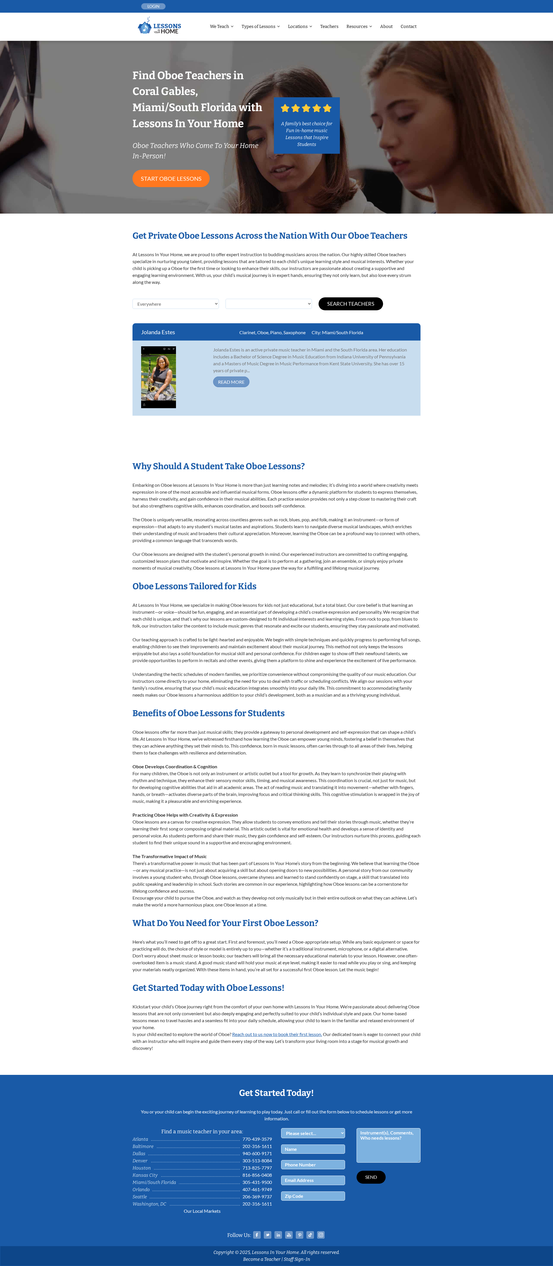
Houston (141, 1168)
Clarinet (247, 332)
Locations (298, 26)
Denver (139, 1161)
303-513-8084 (257, 1160)
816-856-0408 (257, 1175)
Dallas (138, 1153)
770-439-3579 (257, 1139)
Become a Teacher (262, 1259)
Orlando (141, 1189)
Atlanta (140, 1139)
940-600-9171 (257, 1153)
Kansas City (145, 1175)
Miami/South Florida (342, 332)
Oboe (262, 332)
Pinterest (299, 1235)
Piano (276, 332)
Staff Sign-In (297, 1259)
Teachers (329, 26)
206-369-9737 (257, 1196)
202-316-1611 (257, 1146)
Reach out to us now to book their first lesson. (277, 1034)
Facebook (257, 1235)
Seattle (139, 1197)
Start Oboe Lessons (171, 178)
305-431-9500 (257, 1182)
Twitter (267, 1235)
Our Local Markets (202, 1211)
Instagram (321, 1235)
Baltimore (143, 1146)
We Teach (219, 26)
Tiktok (310, 1235)
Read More (231, 382)
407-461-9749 (257, 1189)
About (386, 26)
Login (153, 6)
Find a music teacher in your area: (202, 1131)
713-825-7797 (257, 1167)
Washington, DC (149, 1204)
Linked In (278, 1235)
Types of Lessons (258, 26)
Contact (408, 26)
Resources (357, 26)
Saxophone (294, 332)
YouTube (289, 1235)
